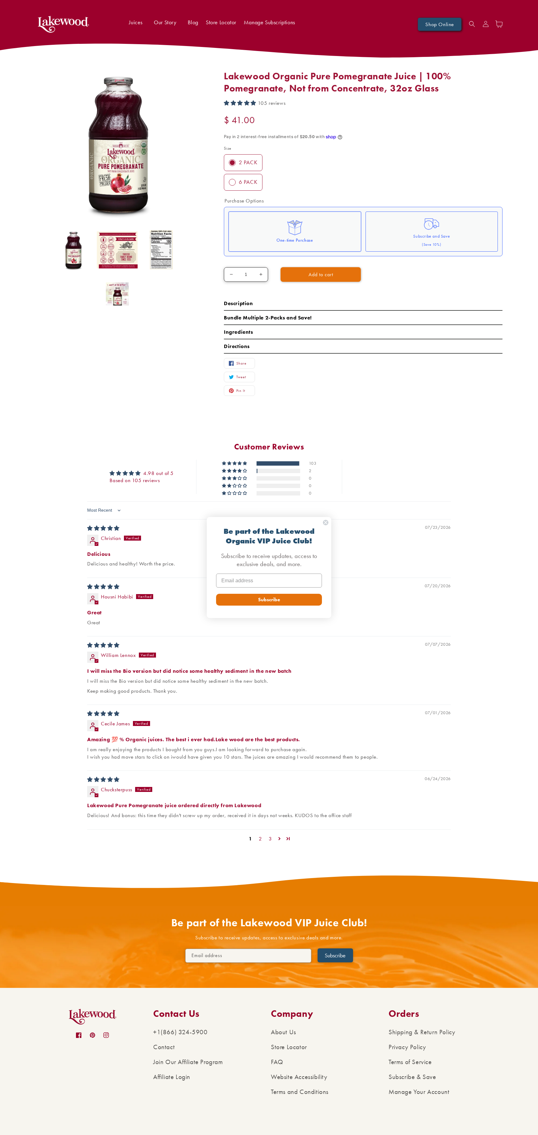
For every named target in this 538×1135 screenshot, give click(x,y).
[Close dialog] (326, 522)
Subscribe (269, 599)
